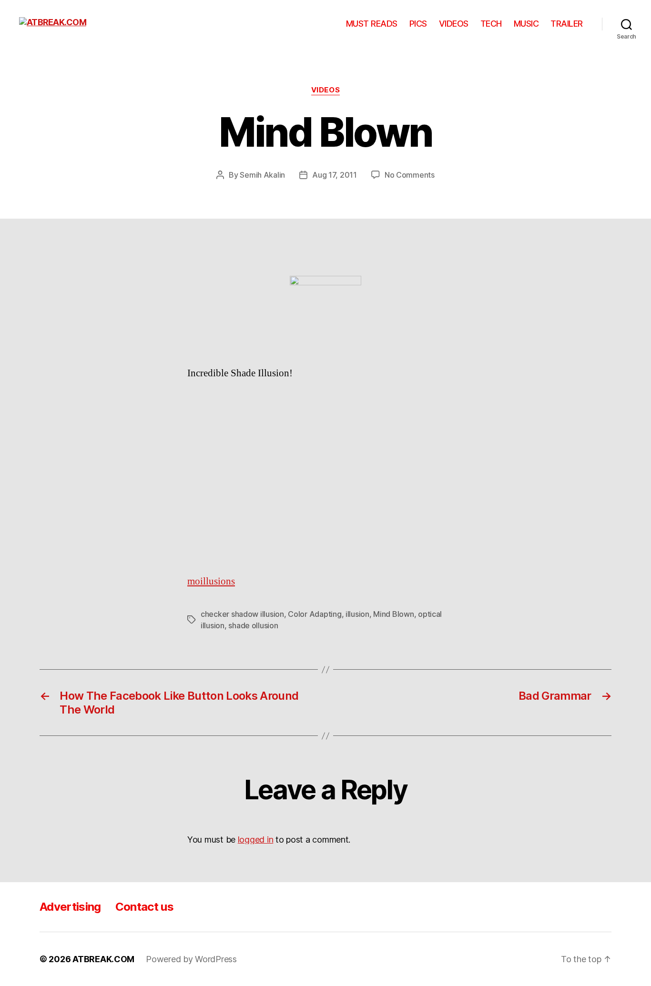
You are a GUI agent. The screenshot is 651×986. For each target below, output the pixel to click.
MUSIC (526, 24)
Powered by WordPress (191, 959)
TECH (491, 24)
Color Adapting (314, 614)
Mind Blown (393, 614)
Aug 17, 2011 (334, 175)
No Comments (410, 175)
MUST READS (371, 24)
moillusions (211, 581)
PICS (418, 24)
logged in (256, 840)
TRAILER (566, 24)
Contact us (144, 907)
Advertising (70, 907)
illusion (357, 614)
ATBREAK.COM (103, 959)
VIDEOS (453, 24)
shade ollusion (253, 625)
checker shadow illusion (242, 614)
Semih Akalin (262, 175)
